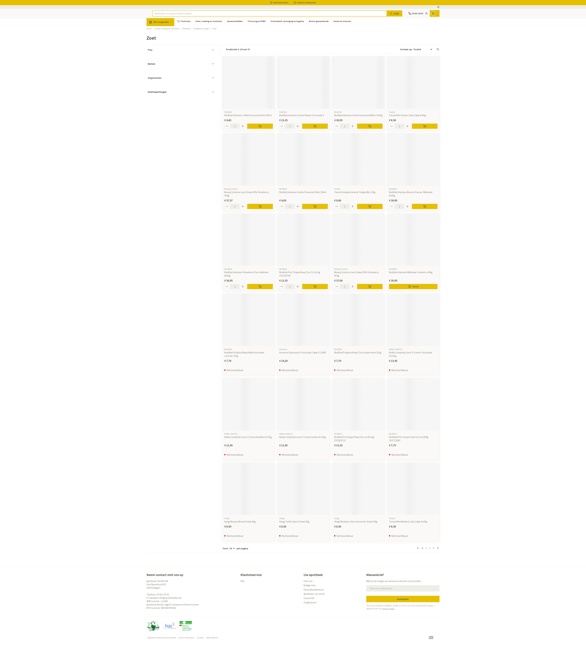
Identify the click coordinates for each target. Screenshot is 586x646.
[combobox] (270, 13)
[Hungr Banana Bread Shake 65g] (248, 489)
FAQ (242, 581)
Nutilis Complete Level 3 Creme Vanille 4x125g (302, 436)
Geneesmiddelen (166, 104)
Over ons (308, 581)
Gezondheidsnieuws (314, 589)
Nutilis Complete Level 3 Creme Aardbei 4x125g (248, 436)
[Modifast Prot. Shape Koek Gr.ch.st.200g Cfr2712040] (413, 404)
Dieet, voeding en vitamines (166, 50)
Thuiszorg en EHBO (166, 87)
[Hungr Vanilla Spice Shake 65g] (303, 489)
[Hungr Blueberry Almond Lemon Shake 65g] (358, 489)
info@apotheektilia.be (170, 597)
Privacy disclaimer (186, 637)
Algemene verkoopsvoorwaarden (161, 637)
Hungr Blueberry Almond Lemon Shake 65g (355, 521)
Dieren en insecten (166, 95)
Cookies (200, 637)
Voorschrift (309, 598)
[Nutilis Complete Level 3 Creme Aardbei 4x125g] (248, 404)
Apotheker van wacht (314, 593)
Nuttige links (309, 585)
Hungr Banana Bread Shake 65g (239, 521)
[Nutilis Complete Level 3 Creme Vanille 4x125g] (303, 404)
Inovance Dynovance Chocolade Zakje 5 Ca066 (302, 352)
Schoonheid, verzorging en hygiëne (166, 39)
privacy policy (389, 608)
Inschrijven (403, 599)
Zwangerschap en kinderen (166, 61)
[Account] (426, 13)
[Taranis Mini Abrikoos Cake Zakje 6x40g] (413, 489)
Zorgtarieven (310, 602)
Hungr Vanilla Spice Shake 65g (294, 521)
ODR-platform (212, 637)
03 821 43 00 (163, 594)
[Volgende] (437, 548)
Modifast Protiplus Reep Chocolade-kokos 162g (357, 352)
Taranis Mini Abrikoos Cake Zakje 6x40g (408, 521)
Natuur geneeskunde (166, 78)
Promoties (154, 29)
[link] (418, 548)
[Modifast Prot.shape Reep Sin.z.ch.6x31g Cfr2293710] (358, 404)
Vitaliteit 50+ (166, 70)
